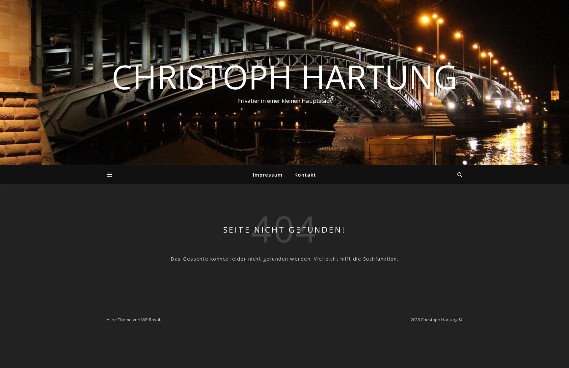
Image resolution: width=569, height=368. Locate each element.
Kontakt (305, 174)
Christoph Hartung (284, 76)
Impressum (268, 174)
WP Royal (150, 320)
